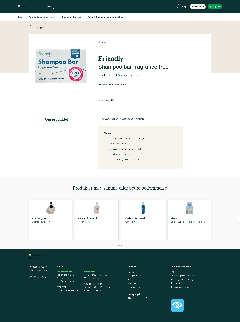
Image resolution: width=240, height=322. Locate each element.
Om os (131, 272)
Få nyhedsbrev (134, 287)
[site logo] (28, 6)
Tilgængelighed (177, 283)
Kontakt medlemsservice (67, 290)
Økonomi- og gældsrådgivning (141, 298)
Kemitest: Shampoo (129, 75)
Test (20, 17)
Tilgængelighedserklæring (182, 287)
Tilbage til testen (43, 28)
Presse (131, 279)
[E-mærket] (177, 305)
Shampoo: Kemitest (71, 17)
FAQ (173, 272)
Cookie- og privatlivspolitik (182, 276)
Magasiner (132, 283)
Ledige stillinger (134, 276)
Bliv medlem (198, 7)
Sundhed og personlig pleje (42, 17)
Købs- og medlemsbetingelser (184, 279)
